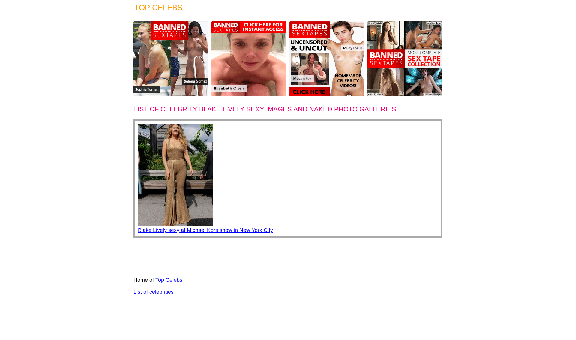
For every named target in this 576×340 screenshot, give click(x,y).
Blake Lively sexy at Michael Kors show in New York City (205, 230)
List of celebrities (154, 292)
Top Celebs (168, 280)
